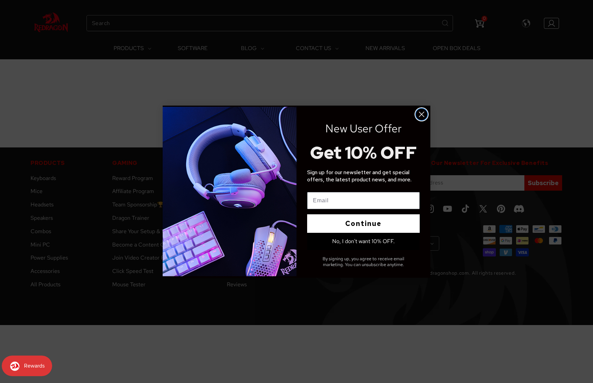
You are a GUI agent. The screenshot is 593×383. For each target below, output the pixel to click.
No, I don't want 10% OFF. (363, 241)
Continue (363, 223)
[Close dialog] (422, 114)
